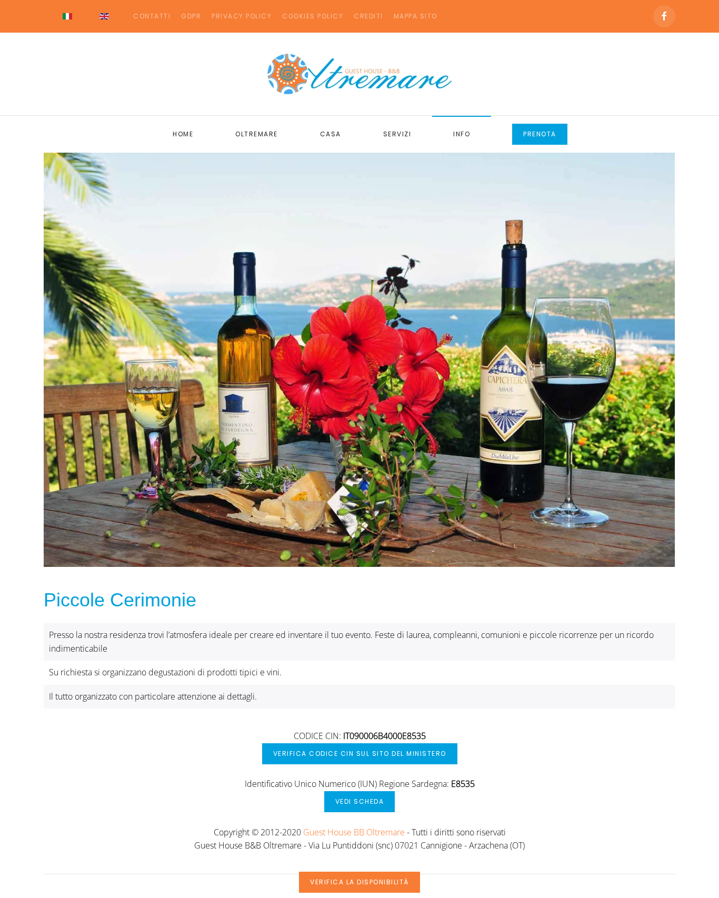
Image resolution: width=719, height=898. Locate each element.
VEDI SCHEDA (359, 801)
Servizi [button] (397, 133)
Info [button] (461, 133)
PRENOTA (539, 133)
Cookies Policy (312, 16)
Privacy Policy (242, 16)
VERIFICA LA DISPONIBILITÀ (359, 881)
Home (183, 133)
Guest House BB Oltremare (354, 832)
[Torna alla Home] (359, 74)
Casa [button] (330, 133)
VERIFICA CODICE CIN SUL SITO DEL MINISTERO (359, 753)
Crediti (368, 16)
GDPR (191, 16)
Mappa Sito (415, 16)
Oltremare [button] (256, 133)
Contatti (152, 16)
